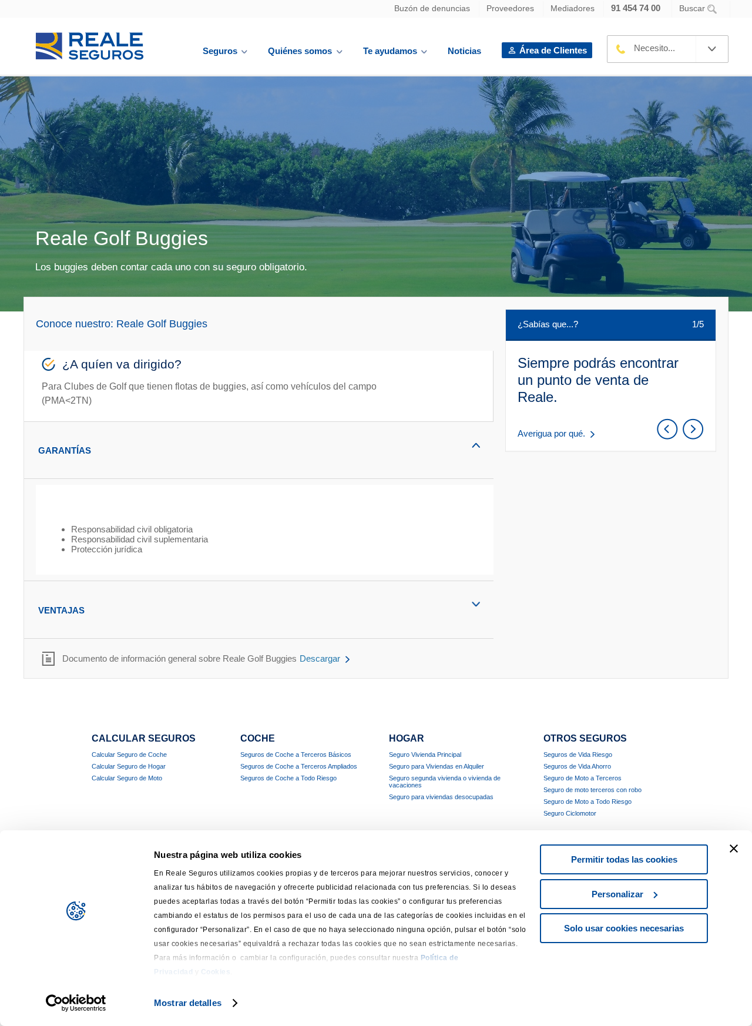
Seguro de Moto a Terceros (582, 778)
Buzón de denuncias (432, 8)
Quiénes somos (300, 51)
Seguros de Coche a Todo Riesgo (288, 778)
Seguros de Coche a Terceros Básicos (295, 754)
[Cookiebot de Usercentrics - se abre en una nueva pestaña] (76, 1003)
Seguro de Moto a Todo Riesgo (587, 801)
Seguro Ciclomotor (569, 813)
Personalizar (617, 894)
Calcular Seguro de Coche (129, 754)
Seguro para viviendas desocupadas (441, 796)
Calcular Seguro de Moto (127, 778)
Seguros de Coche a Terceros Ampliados (298, 766)
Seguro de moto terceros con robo (592, 789)
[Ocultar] (456, 445)
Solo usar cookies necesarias (624, 928)
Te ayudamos (390, 51)
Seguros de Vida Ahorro (577, 766)
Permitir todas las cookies (624, 859)
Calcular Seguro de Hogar (129, 766)
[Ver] (456, 604)
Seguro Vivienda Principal (425, 754)
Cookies (216, 972)
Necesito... (654, 48)
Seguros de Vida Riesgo (577, 754)
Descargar (320, 658)
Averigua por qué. (551, 433)
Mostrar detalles (187, 1003)
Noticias (464, 51)
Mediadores (572, 8)
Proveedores (510, 8)
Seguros (220, 51)
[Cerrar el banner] (734, 848)
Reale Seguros (89, 46)
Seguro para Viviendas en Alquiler (436, 766)
